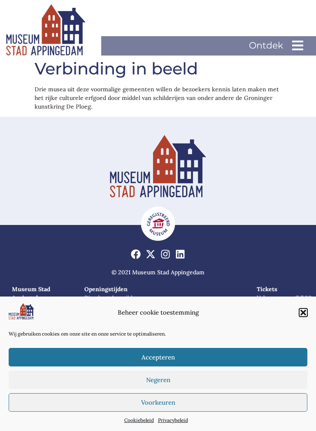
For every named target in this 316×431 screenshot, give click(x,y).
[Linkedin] (180, 254)
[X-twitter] (151, 254)
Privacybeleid (173, 420)
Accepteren (158, 357)
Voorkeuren (158, 402)
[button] (303, 312)
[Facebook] (136, 254)
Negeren (158, 380)
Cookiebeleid (139, 420)
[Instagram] (166, 254)
